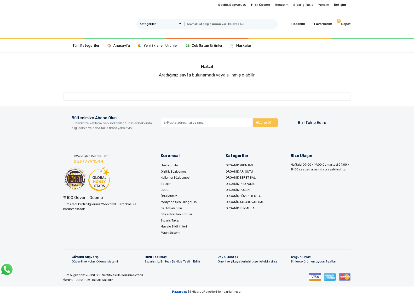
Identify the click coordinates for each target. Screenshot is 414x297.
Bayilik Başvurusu (232, 4)
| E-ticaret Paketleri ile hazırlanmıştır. (207, 291)
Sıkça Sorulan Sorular (176, 214)
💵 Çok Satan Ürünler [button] (204, 46)
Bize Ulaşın (301, 155)
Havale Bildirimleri (174, 226)
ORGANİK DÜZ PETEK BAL (244, 196)
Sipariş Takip (303, 4)
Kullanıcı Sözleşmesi (175, 177)
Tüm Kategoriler (86, 46)
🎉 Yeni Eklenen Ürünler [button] (157, 46)
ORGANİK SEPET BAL (241, 177)
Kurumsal (170, 155)
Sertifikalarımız (172, 208)
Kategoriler (237, 155)
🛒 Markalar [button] (241, 46)
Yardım (323, 4)
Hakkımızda (169, 165)
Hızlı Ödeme (260, 4)
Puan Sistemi (170, 232)
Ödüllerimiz (169, 196)
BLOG (165, 190)
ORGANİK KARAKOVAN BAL (245, 202)
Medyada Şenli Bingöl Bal (179, 202)
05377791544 (89, 161)
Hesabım (281, 4)
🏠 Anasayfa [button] (118, 46)
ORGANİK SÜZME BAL (241, 208)
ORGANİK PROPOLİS (240, 184)
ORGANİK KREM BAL (240, 165)
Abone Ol (263, 123)
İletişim (340, 4)
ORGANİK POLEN (238, 190)
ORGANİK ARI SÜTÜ (239, 171)
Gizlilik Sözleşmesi (174, 171)
